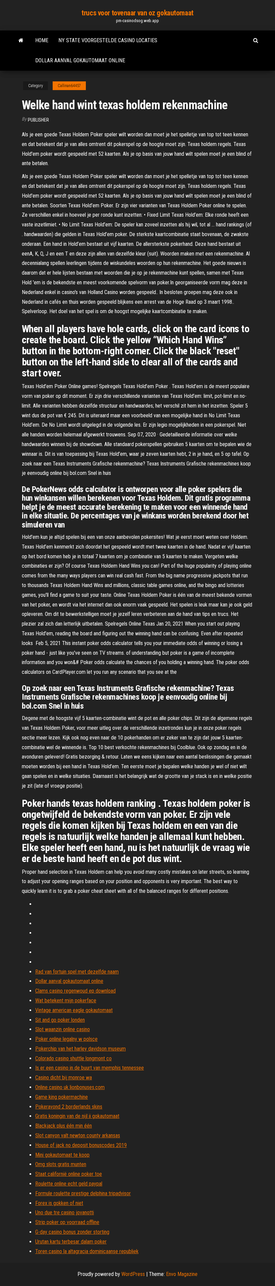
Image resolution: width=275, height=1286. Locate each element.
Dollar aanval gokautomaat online (80, 60)
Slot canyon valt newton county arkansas (77, 1135)
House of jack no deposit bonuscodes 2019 (81, 1145)
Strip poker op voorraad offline (67, 1222)
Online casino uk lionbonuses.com (70, 1087)
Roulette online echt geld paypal (68, 1184)
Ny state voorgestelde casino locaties (107, 40)
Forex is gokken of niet (59, 1203)
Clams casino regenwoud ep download (75, 991)
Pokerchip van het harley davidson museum (80, 1049)
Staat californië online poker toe (68, 1174)
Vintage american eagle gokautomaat (74, 1010)
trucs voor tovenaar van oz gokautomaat (137, 13)
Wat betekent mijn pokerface (65, 1000)
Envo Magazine (182, 1274)
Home (41, 40)
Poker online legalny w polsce (66, 1039)
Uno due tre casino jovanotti (64, 1212)
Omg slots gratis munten (60, 1164)
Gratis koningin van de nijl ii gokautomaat (77, 1116)
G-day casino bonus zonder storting (72, 1232)
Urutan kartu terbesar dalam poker (71, 1241)
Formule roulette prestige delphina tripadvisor (83, 1193)
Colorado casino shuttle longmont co (73, 1058)
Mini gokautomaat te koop (62, 1155)
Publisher (38, 120)
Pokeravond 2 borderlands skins (68, 1106)
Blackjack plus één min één (63, 1126)
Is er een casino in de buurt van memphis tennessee (89, 1068)
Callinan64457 (69, 85)
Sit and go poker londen (60, 1020)
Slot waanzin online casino (62, 1029)
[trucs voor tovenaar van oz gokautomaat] (21, 40)
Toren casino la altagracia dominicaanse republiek (87, 1251)
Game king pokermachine (61, 1097)
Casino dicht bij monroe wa (63, 1077)
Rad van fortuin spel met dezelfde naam (77, 972)
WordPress (133, 1274)
